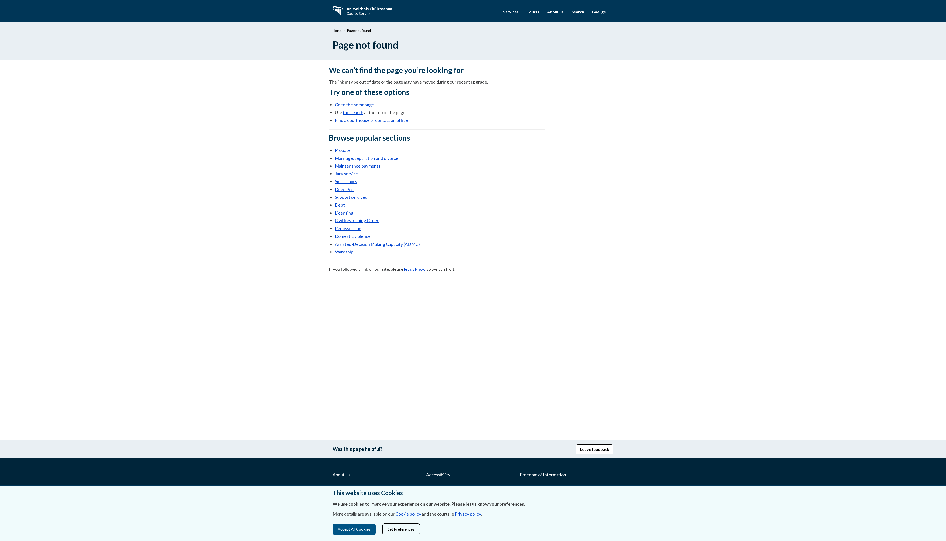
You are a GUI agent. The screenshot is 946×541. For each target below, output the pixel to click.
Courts (532, 11)
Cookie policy (408, 514)
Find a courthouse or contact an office (371, 120)
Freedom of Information (543, 474)
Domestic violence (353, 236)
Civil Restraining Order (357, 220)
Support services (351, 197)
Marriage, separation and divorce (366, 158)
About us (555, 11)
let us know (415, 269)
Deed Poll (344, 189)
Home (337, 30)
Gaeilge (599, 11)
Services (511, 11)
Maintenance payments (357, 166)
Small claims (346, 181)
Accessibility (438, 474)
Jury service (346, 173)
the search (353, 112)
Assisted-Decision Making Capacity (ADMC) (377, 244)
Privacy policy (468, 514)
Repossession (348, 228)
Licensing (344, 213)
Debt (340, 205)
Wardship (344, 251)
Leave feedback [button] (594, 449)
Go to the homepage (354, 104)
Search (578, 11)
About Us (341, 474)
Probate (343, 150)
